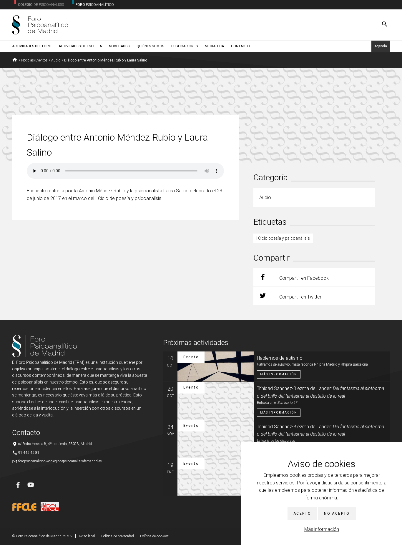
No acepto (337, 513)
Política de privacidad (117, 536)
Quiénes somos (150, 46)
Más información (321, 529)
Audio (55, 60)
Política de (154, 536)
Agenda (380, 46)
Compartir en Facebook (303, 278)
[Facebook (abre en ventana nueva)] (18, 485)
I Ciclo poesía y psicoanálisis (283, 238)
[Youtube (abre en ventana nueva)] (30, 485)
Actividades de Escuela (80, 46)
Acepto (302, 513)
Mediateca (214, 46)
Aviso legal (87, 536)
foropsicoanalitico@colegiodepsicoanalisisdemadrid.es (60, 461)
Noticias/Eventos (34, 60)
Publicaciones (184, 46)
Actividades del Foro (32, 46)
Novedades (119, 46)
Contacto (240, 46)
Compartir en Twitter (299, 297)
